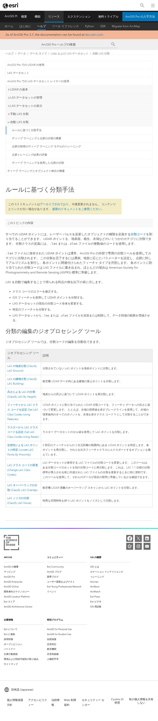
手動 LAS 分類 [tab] (19, 114)
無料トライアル (108, 16)
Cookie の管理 (117, 701)
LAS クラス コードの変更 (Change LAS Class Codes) (22, 470)
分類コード (138, 234)
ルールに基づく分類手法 (27, 130)
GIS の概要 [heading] (95, 557)
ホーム (9, 26)
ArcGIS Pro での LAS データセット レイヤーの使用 (38, 81)
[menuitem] (24, 566)
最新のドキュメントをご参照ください (76, 209)
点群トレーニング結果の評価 (29, 154)
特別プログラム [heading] (55, 619)
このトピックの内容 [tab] (20, 223)
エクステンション (79, 16)
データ (22, 53)
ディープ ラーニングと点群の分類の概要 (36, 138)
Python (89, 26)
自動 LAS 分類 (101, 53)
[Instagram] (138, 546)
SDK (103, 26)
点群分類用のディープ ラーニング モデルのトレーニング (46, 146)
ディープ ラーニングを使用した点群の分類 (38, 162)
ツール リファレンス (65, 26)
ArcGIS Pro (12, 16)
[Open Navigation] (153, 5)
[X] (138, 538)
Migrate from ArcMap (126, 26)
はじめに (25, 26)
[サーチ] (113, 44)
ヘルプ (41, 26)
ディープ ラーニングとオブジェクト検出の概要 (36, 171)
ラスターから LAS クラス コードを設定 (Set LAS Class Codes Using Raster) (23, 432)
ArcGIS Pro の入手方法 (140, 16)
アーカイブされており (54, 204)
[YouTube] (147, 546)
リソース (54, 16)
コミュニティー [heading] (55, 557)
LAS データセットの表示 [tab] (26, 106)
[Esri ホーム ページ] (11, 6)
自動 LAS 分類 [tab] (19, 122)
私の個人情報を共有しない (141, 701)
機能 (37, 16)
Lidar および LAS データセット (69, 53)
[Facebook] (129, 538)
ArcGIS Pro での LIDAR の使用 (25, 65)
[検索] (142, 5)
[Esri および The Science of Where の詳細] (11, 543)
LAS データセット (18, 73)
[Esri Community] (129, 546)
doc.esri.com (94, 34)
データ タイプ (38, 53)
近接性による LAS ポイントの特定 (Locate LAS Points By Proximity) (22, 450)
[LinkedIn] (147, 538)
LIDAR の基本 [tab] (19, 89)
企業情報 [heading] (8, 619)
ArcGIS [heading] (8, 557)
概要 (24, 16)
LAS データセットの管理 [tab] (26, 97)
